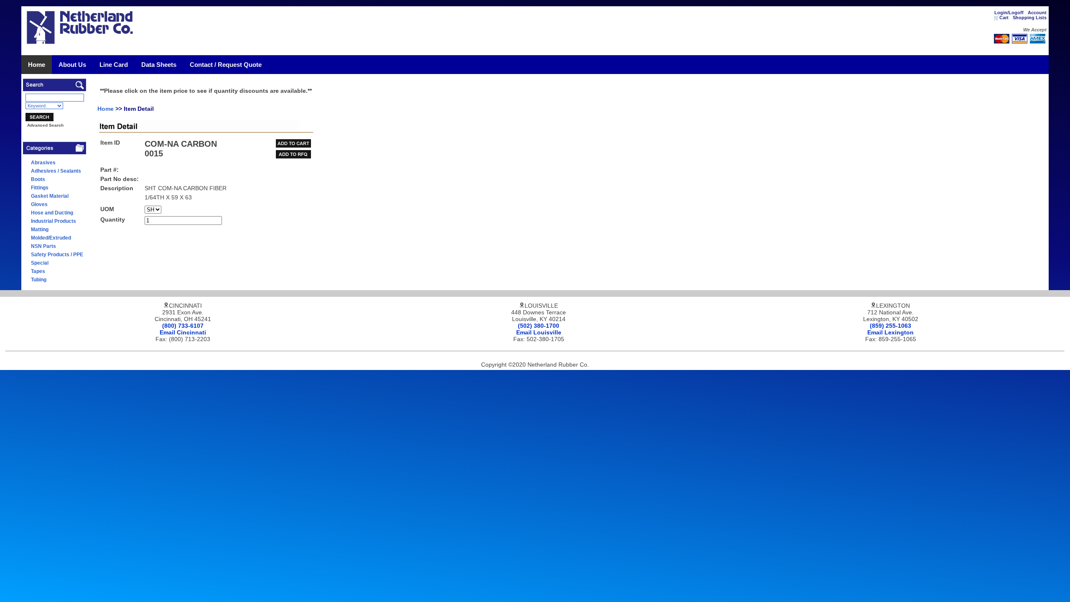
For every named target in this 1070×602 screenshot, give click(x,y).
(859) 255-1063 (890, 325)
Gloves (39, 204)
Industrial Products (53, 221)
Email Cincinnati (183, 332)
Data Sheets (158, 64)
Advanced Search (45, 125)
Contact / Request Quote (226, 64)
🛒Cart (1001, 17)
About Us (72, 64)
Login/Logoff (1009, 12)
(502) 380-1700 (538, 325)
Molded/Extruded (51, 238)
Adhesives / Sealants (56, 171)
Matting (39, 229)
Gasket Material (50, 196)
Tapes (38, 271)
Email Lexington (890, 332)
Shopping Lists (1030, 17)
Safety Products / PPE (57, 255)
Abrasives (43, 163)
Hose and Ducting (52, 213)
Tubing (38, 280)
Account (1037, 12)
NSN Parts (43, 246)
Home (36, 64)
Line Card (113, 64)
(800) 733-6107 (183, 325)
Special (39, 263)
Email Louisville (538, 332)
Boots (38, 179)
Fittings (39, 188)
